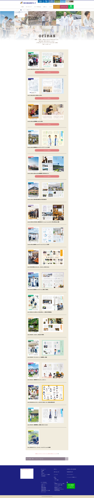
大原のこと (55, 469)
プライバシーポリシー (70, 474)
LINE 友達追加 (70, 486)
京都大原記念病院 (40, 1)
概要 (42, 471)
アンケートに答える (47, 72)
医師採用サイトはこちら (58, 487)
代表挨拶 (42, 470)
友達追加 (70, 7)
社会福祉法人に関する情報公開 (71, 469)
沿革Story (42, 473)
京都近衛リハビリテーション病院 (59, 483)
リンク (55, 482)
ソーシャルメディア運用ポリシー (72, 477)
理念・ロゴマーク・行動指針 (45, 474)
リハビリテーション (44, 483)
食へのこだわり (43, 491)
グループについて (43, 469)
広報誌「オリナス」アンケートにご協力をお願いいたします (47, 453)
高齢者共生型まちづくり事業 (45, 490)
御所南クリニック (51, 1)
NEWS (55, 477)
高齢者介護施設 (43, 487)
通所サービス (43, 486)
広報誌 (55, 478)
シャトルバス (56, 474)
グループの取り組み (44, 482)
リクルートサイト (57, 486)
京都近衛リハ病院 (46, 1)
